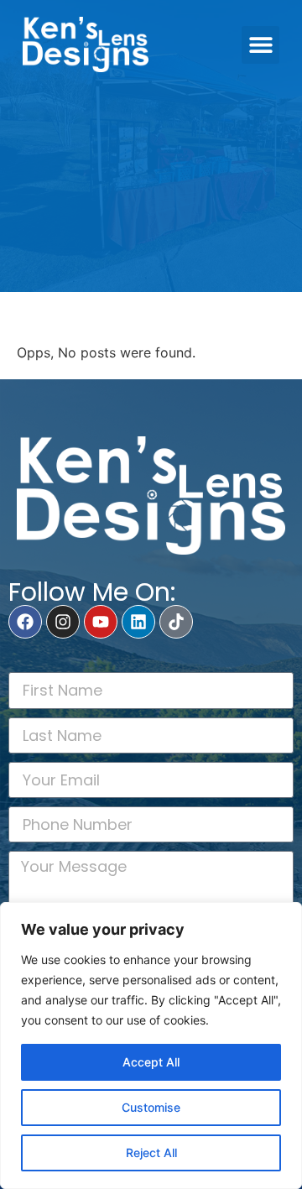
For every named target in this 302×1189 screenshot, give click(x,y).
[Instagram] (63, 622)
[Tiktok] (176, 622)
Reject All (151, 1152)
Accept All (151, 1062)
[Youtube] (100, 622)
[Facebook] (25, 622)
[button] (260, 45)
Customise (151, 1107)
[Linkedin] (138, 622)
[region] (151, 1045)
